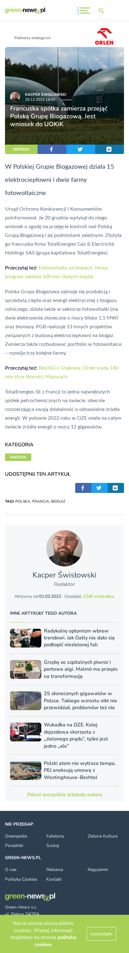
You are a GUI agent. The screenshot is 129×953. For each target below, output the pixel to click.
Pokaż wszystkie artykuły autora (64, 794)
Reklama (54, 870)
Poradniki (14, 845)
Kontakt (54, 879)
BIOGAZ (58, 501)
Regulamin (98, 870)
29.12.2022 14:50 (40, 99)
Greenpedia (16, 836)
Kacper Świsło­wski (45, 94)
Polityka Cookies (21, 879)
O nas (11, 870)
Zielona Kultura (102, 836)
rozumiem (101, 933)
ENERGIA (21, 149)
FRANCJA (40, 501)
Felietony (55, 836)
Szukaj (52, 845)
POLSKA (22, 501)
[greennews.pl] (25, 11)
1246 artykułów (99, 596)
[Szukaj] (102, 11)
